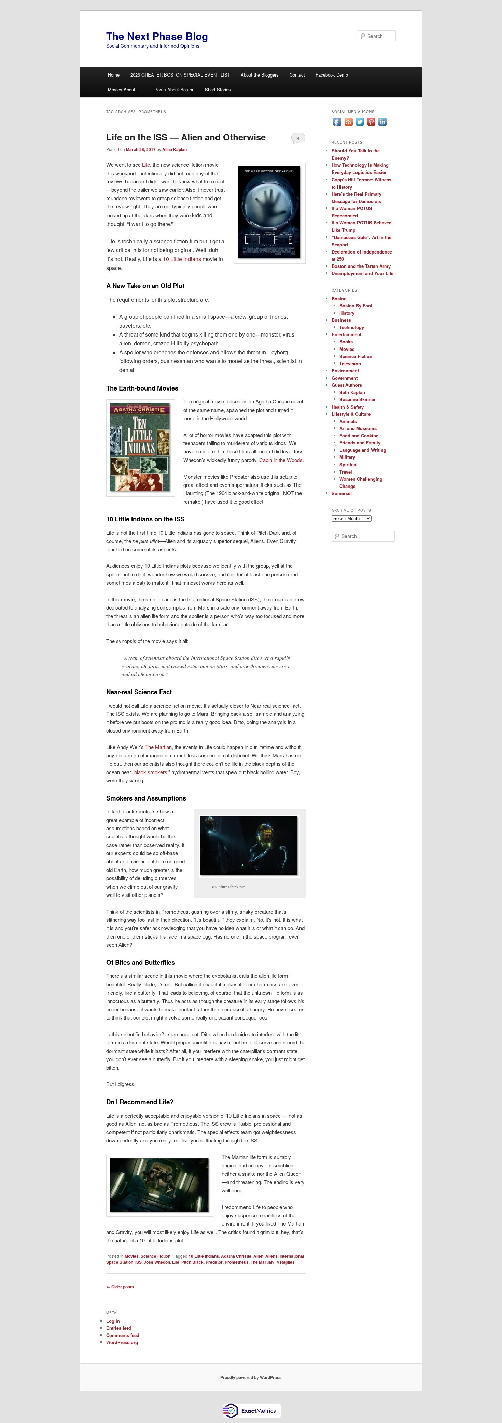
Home (114, 74)
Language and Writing (362, 450)
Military (347, 457)
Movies (132, 1256)
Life (146, 164)
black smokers (150, 772)
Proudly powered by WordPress (251, 1377)
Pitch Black (192, 1262)
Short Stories (218, 89)
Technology (351, 327)
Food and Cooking (359, 435)
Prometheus (237, 1262)
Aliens (271, 1256)
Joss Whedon (157, 1262)
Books (346, 341)
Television (350, 363)
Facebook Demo (332, 74)
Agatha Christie (236, 1256)
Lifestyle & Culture (351, 414)
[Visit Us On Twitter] (359, 125)
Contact (297, 74)
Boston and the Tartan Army (361, 266)
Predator (214, 1262)
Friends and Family (359, 442)
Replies (286, 1262)
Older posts (120, 1287)
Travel (345, 471)
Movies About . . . (125, 89)
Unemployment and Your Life (362, 273)
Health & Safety (348, 406)
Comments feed (122, 1335)
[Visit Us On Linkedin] (382, 125)
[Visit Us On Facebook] (337, 125)
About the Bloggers (260, 74)
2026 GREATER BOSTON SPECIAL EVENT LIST (180, 74)
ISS (138, 1262)
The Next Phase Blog (157, 35)
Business (341, 320)
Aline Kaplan (174, 149)
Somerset (342, 493)
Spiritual (348, 464)
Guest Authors (347, 385)
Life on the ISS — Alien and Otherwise (186, 137)
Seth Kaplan (352, 392)
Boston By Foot (355, 305)
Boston (339, 298)
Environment (345, 370)
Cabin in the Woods (281, 459)
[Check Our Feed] (348, 125)
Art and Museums (358, 428)
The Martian (158, 746)
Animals (348, 421)
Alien (258, 1256)
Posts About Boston (174, 89)
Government (345, 377)
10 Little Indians (182, 259)
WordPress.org (122, 1342)
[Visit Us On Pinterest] (371, 125)
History (346, 313)
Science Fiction (155, 1256)
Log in (113, 1320)
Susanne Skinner (357, 399)
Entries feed (118, 1328)
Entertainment (346, 334)
